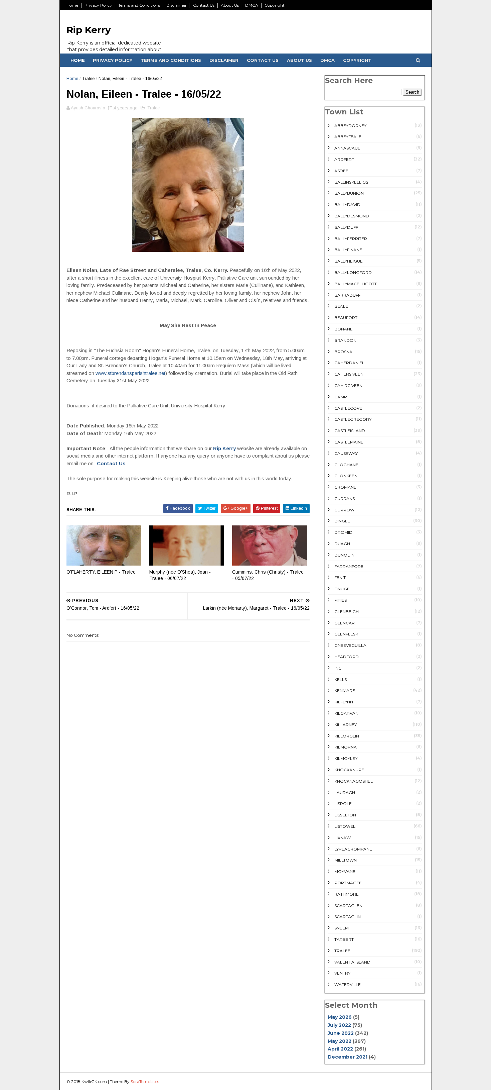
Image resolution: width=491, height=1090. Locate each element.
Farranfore (348, 566)
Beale (341, 306)
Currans (344, 498)
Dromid (343, 532)
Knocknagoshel (353, 781)
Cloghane (346, 464)
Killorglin (346, 735)
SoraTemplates (145, 1081)
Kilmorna (345, 747)
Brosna (343, 351)
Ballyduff (346, 227)
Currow (344, 509)
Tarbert (344, 939)
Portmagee (348, 882)
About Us (230, 5)
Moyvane (344, 871)
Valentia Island (352, 962)
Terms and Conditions (139, 5)
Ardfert (344, 159)
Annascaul (347, 148)
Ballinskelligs (351, 182)
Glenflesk (346, 633)
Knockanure (349, 769)
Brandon (345, 340)
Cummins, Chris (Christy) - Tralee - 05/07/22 (268, 575)
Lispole (343, 803)
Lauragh (344, 792)
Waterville (347, 984)
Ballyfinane (348, 249)
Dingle (342, 520)
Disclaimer (176, 5)
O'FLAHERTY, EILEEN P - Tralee (101, 572)
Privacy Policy (98, 5)
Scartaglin (347, 916)
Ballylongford (353, 272)
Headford (346, 656)
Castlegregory (352, 419)
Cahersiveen (348, 374)
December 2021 (347, 1057)
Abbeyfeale (347, 136)
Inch (339, 668)
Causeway (346, 453)
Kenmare (344, 690)
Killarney (345, 724)
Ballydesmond (351, 215)
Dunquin (344, 555)
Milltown (345, 860)
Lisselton (345, 814)
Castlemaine (348, 441)
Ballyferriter (350, 238)
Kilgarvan (346, 713)
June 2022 (341, 1033)
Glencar (344, 622)
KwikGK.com (94, 1081)
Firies (340, 600)
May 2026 (340, 1017)
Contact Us (203, 5)
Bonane (343, 328)
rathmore (346, 894)
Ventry (342, 973)
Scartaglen (348, 905)
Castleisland (349, 430)
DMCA (251, 5)
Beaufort (345, 317)
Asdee (341, 170)
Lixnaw (342, 837)
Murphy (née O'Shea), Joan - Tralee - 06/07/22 (180, 575)
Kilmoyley (345, 758)
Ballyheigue (348, 261)
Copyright (275, 5)
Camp (340, 396)
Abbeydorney (350, 125)
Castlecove (348, 408)
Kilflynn (343, 701)
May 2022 (339, 1041)
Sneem (341, 927)
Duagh (342, 543)
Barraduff (347, 295)
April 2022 (340, 1049)
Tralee (88, 78)
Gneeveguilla (350, 645)
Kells (340, 679)
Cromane (345, 487)
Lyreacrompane (353, 849)
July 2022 (339, 1025)
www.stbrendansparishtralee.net (130, 373)
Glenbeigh (346, 611)
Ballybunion (349, 193)
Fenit (340, 577)
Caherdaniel (349, 362)
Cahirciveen (348, 385)
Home (72, 5)
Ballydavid (347, 204)
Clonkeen (345, 475)
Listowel (344, 826)
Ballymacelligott (355, 283)
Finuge (342, 588)
